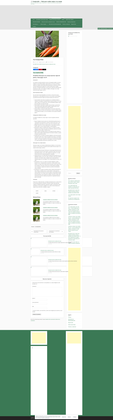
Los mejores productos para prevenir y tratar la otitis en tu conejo (50, 251)
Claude (45, 190)
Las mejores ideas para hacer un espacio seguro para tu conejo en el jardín (59, 242)
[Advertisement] (56, 12)
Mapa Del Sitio (73, 24)
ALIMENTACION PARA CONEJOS (54, 19)
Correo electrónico (35, 302)
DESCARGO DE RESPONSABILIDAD (55, 24)
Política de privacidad (71, 324)
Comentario (34, 286)
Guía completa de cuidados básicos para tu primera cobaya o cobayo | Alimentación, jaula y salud (74, 182)
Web (33, 306)
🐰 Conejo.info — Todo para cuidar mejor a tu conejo (46, 1)
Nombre (33, 298)
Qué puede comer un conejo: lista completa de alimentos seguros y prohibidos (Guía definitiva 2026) (73, 191)
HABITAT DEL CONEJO (69, 19)
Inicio (34, 19)
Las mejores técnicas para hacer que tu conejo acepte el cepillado (58, 271)
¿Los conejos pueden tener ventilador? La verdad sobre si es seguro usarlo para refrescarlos (73, 187)
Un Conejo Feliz (38, 72)
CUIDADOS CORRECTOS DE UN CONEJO (50, 199)
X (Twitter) (53, 190)
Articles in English (43, 24)
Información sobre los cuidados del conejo (48, 64)
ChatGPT (37, 190)
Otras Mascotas (35, 24)
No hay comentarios (50, 62)
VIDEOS (63, 19)
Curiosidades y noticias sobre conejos (42, 19)
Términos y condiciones (66, 24)
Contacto (34, 26)
